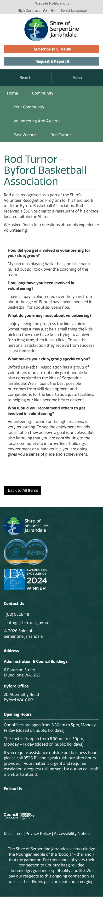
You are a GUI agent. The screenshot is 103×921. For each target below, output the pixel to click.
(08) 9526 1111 (17, 614)
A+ (45, 10)
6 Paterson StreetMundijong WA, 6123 (22, 672)
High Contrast (28, 10)
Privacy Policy (38, 833)
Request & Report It (52, 61)
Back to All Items (22, 490)
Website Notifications (52, 3)
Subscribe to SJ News (52, 49)
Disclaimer (13, 833)
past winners (26, 134)
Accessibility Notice (72, 833)
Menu (77, 78)
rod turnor (61, 134)
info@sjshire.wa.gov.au (27, 622)
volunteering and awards (37, 120)
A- (53, 10)
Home (12, 93)
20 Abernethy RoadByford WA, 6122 (21, 697)
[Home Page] (51, 29)
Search (25, 78)
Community (42, 93)
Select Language (74, 10)
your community (29, 107)
